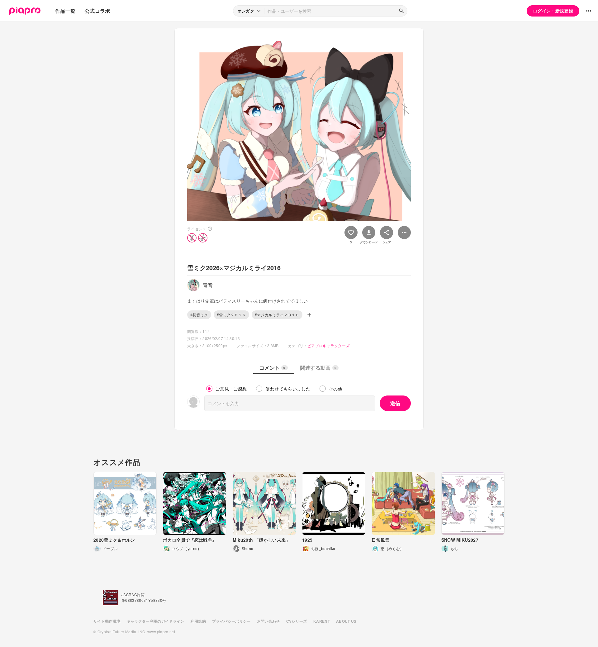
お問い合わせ (268, 621)
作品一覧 (65, 10)
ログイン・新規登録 (553, 10)
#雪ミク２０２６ (231, 314)
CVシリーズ (296, 621)
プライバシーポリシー (231, 621)
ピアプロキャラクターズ (328, 345)
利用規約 (198, 621)
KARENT (321, 621)
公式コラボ (97, 10)
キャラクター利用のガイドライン (155, 621)
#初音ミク (199, 314)
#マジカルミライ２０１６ (277, 314)
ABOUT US (346, 621)
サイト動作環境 (106, 621)
